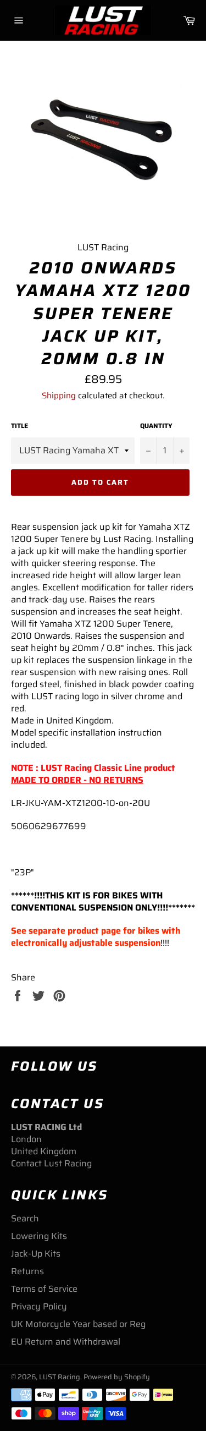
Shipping (59, 395)
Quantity (156, 426)
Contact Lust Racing (51, 1163)
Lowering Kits (39, 1236)
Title (19, 426)
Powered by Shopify (116, 1377)
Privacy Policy (39, 1306)
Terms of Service (44, 1289)
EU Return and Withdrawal (65, 1341)
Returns (27, 1271)
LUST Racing (59, 1377)
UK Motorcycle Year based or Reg (78, 1324)
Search (25, 1218)
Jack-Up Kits (35, 1253)
